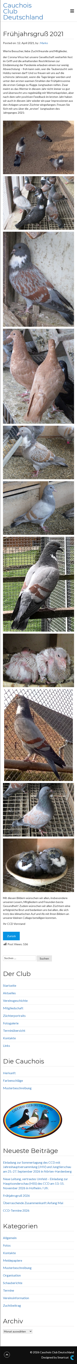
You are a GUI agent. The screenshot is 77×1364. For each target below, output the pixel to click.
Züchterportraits (14, 1015)
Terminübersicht (14, 1030)
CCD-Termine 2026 (16, 1210)
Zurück (11, 936)
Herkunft (9, 1073)
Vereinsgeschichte (15, 1000)
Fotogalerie (11, 1023)
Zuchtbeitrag (12, 1305)
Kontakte (9, 1038)
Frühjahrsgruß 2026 (16, 1195)
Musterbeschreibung (17, 1088)
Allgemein (10, 1238)
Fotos (7, 1245)
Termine (8, 1290)
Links (6, 1045)
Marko (44, 43)
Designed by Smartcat (55, 1357)
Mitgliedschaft (13, 1008)
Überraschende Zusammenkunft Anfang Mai (33, 1203)
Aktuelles (9, 993)
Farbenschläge (13, 1080)
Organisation (12, 1275)
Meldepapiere (12, 1260)
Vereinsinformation (16, 1298)
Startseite (9, 985)
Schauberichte (12, 1283)
